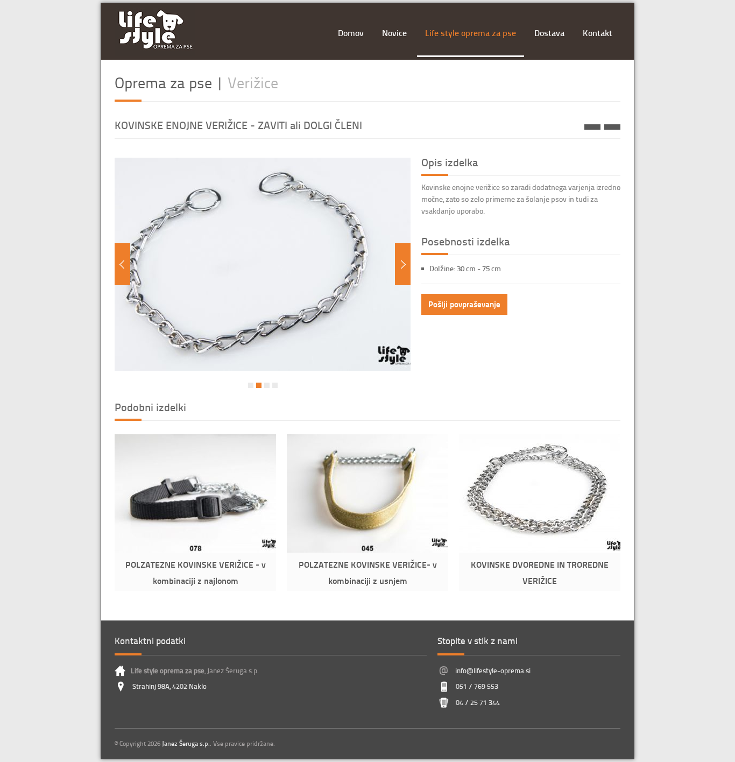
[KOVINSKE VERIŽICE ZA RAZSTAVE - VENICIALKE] (592, 127)
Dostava (549, 32)
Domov (351, 32)
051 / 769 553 (477, 686)
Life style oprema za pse (470, 32)
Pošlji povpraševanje (464, 304)
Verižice (253, 82)
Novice (394, 32)
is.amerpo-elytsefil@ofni (493, 670)
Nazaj (122, 264)
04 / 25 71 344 (478, 702)
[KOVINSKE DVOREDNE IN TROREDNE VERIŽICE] (539, 550)
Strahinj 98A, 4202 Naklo (169, 686)
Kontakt (597, 32)
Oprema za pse (163, 82)
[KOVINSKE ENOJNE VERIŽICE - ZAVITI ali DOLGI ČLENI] (263, 368)
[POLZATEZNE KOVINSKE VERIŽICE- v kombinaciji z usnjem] (612, 127)
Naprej (403, 264)
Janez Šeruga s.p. (186, 743)
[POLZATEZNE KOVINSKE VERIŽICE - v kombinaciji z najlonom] (195, 550)
